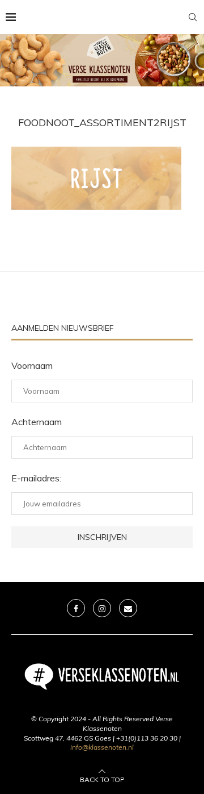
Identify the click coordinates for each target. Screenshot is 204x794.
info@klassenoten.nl (102, 747)
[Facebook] (76, 608)
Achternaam (36, 421)
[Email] (128, 608)
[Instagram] (102, 608)
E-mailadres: (36, 478)
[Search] (192, 17)
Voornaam (32, 365)
